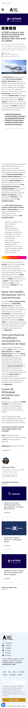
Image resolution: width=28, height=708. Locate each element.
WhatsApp (22, 672)
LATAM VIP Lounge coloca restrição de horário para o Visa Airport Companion (14, 122)
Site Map (5, 674)
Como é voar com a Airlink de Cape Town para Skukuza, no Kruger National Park (13, 506)
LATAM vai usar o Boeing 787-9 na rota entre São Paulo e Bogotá (13, 572)
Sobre (4, 672)
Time (9, 672)
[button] (3, 28)
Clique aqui (6, 446)
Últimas (20, 674)
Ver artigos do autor (9, 475)
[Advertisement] (14, 145)
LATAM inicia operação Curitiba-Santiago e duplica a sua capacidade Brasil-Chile (15, 116)
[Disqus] (14, 611)
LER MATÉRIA (7, 512)
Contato (14, 672)
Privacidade (12, 674)
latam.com (8, 330)
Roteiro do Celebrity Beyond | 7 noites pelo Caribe (12, 540)
